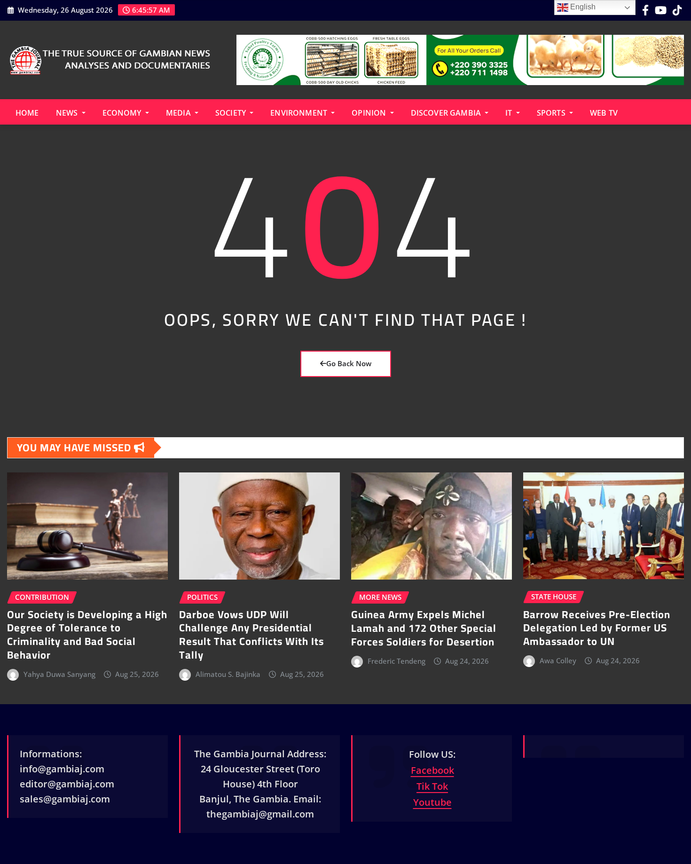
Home (27, 113)
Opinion (370, 113)
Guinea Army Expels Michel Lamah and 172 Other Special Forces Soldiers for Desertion (423, 628)
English (582, 7)
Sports (552, 113)
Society (231, 113)
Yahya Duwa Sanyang (59, 674)
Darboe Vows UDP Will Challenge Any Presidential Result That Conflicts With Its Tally (251, 635)
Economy (122, 113)
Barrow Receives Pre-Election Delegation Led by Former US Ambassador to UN (596, 628)
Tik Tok (432, 786)
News (68, 113)
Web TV (604, 113)
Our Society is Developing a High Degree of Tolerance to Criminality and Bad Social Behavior (87, 635)
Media (179, 113)
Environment (299, 113)
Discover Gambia (447, 113)
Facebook (432, 770)
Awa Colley (558, 660)
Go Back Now (348, 363)
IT (509, 113)
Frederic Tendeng (396, 661)
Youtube (432, 802)
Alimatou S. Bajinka (228, 674)
